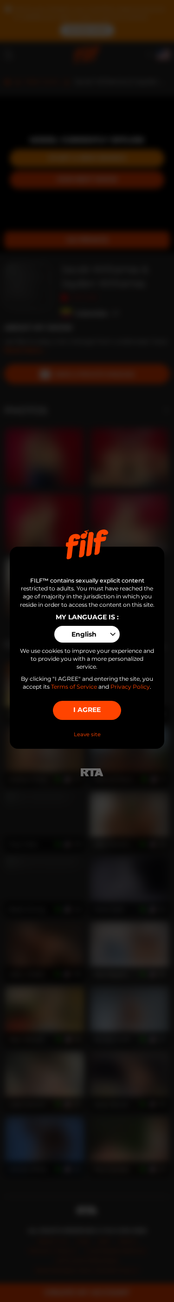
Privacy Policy (130, 686)
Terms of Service (74, 686)
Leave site (87, 734)
